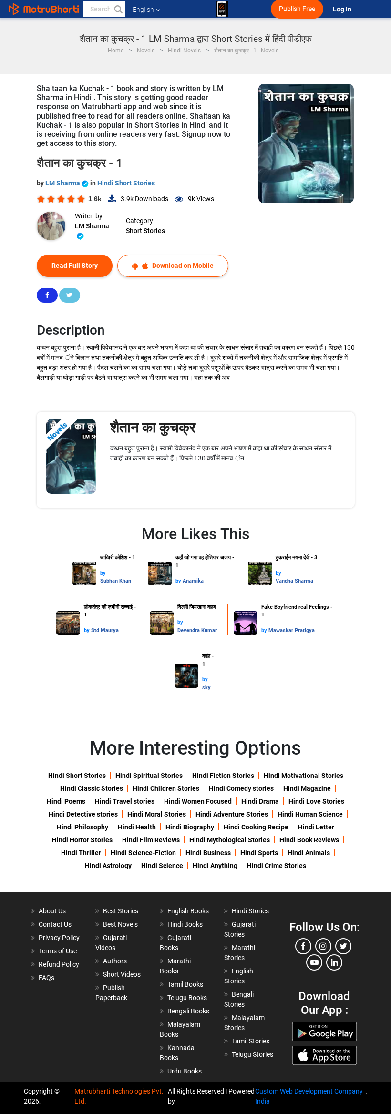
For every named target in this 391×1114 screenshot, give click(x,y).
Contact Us (55, 924)
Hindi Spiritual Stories (149, 775)
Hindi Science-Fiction (143, 853)
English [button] (143, 9)
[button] (117, 9)
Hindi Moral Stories (156, 814)
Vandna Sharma (294, 581)
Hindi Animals (309, 853)
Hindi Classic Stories (91, 788)
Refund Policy (59, 964)
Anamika (193, 581)
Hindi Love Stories (316, 801)
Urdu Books (184, 1071)
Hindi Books (185, 924)
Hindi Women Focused (198, 801)
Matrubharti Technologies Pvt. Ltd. (119, 1096)
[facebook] (303, 946)
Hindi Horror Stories (82, 840)
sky (206, 688)
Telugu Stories (252, 1054)
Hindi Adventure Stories (232, 814)
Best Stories (120, 911)
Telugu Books (187, 998)
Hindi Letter (316, 827)
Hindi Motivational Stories (303, 775)
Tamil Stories (250, 1041)
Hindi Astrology (108, 865)
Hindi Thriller (81, 853)
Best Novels (120, 924)
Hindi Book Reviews (309, 840)
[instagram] (323, 946)
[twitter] (343, 946)
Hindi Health (137, 827)
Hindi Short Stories (126, 183)
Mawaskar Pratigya (291, 630)
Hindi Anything (215, 865)
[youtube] (314, 962)
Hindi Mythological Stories (229, 840)
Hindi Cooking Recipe (256, 827)
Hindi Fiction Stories (223, 775)
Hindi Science (162, 865)
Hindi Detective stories (83, 814)
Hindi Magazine (307, 788)
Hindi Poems (66, 801)
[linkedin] (334, 962)
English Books (188, 911)
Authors (115, 961)
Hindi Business (208, 853)
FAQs (46, 977)
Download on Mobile (182, 265)
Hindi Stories (250, 911)
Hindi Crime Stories (276, 865)
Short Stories (145, 231)
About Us (52, 911)
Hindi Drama (260, 801)
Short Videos (122, 974)
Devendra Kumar (197, 630)
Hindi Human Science (310, 814)
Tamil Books (185, 984)
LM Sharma (63, 183)
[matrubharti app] (222, 9)
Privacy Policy (59, 937)
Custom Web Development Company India (309, 1096)
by (103, 573)
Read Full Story (74, 265)
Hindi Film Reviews (151, 840)
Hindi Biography (189, 827)
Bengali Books (188, 1011)
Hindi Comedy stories (241, 788)
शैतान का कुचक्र (153, 427)
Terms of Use (58, 951)
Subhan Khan (115, 581)
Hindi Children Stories (166, 788)
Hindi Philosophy (82, 827)
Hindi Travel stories (124, 801)
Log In (343, 9)
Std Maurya (105, 630)
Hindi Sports (259, 853)
